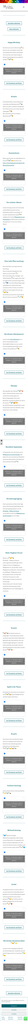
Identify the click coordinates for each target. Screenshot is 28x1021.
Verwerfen (14, 1010)
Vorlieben (14, 1014)
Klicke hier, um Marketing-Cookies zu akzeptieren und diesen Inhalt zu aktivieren (14, 71)
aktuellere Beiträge (14, 23)
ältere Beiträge (14, 29)
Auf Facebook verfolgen (14, 83)
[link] (14, 339)
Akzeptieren (14, 1006)
